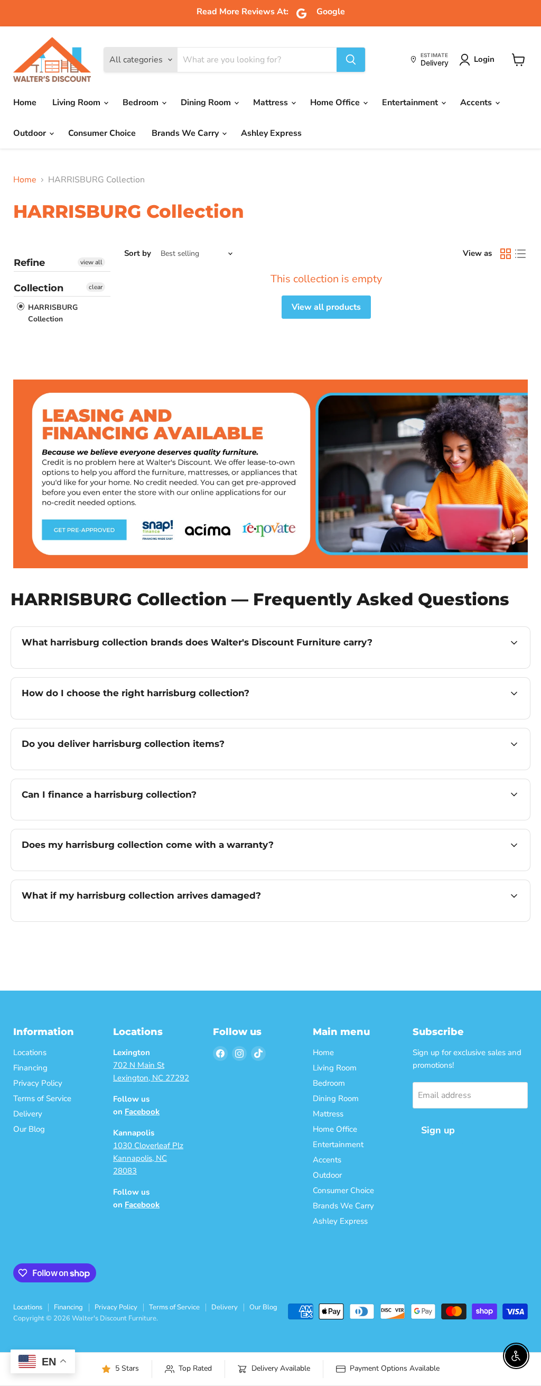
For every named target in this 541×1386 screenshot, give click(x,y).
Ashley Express (271, 133)
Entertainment (411, 102)
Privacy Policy (37, 1083)
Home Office (336, 102)
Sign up (438, 1130)
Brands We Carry (186, 133)
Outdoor (30, 133)
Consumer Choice (102, 133)
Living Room (77, 102)
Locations (29, 1052)
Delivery (27, 1113)
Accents (477, 102)
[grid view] (505, 253)
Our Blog (29, 1129)
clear (95, 287)
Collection (38, 288)
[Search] (351, 60)
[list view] (520, 253)
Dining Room (207, 102)
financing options (108, 819)
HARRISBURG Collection (52, 313)
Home (24, 102)
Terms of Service (42, 1098)
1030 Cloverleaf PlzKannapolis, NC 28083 (148, 1158)
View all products (326, 307)
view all (91, 262)
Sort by (137, 253)
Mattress (271, 102)
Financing (30, 1067)
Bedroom (142, 102)
